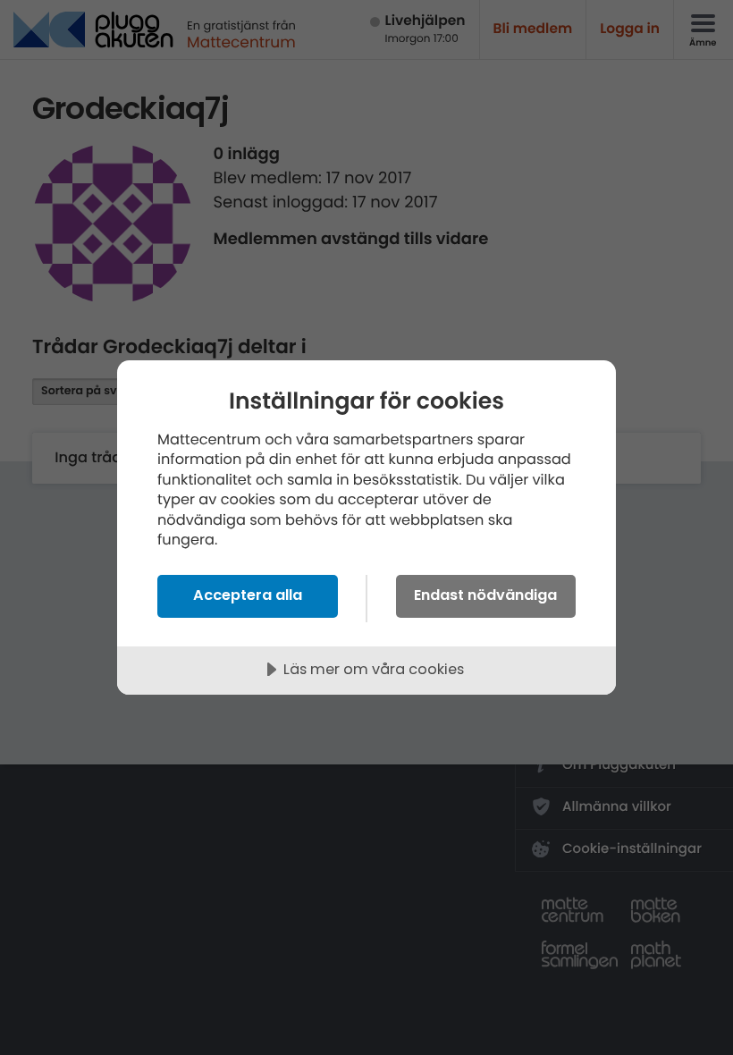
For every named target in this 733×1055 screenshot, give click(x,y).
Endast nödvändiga (485, 595)
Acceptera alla (247, 595)
